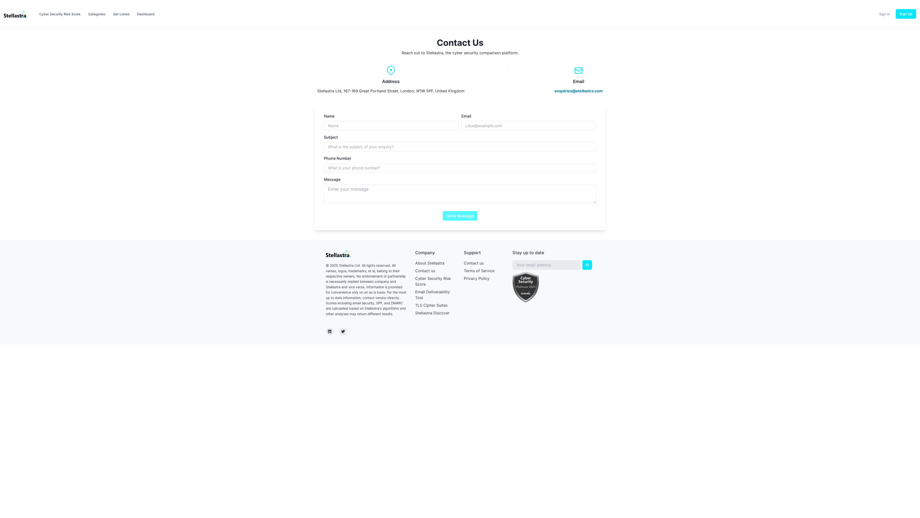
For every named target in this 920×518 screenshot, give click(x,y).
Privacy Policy (476, 278)
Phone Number (337, 158)
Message (332, 179)
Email (466, 116)
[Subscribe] (587, 265)
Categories (96, 14)
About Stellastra (429, 263)
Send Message (460, 215)
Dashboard (146, 14)
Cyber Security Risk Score (59, 14)
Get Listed (121, 14)
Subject (331, 137)
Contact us (425, 270)
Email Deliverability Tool (432, 294)
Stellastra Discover (432, 313)
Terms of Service (479, 270)
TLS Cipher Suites (431, 305)
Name (329, 116)
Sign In (884, 14)
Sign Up (906, 14)
